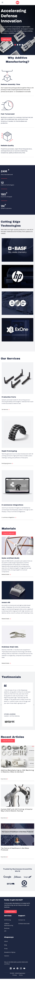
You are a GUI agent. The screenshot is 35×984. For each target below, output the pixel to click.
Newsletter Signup (9, 952)
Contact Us (21, 920)
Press (5, 948)
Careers (6, 956)
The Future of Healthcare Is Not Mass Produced (15, 849)
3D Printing (7, 920)
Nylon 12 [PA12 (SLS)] (10, 558)
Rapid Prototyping (9, 451)
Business (6, 928)
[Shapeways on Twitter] (14, 968)
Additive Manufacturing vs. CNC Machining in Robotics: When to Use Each (17, 771)
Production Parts (9, 397)
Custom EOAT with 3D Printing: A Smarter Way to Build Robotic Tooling (17, 810)
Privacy (14, 975)
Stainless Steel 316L (10, 647)
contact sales (10, 911)
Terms (21, 975)
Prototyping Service (7, 463)
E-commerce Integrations (12, 505)
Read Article (4, 779)
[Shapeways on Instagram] (21, 968)
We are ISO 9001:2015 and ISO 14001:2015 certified (16, 963)
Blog (5, 945)
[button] (9, 533)
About (6, 941)
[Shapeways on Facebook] (17, 968)
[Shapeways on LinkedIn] (11, 968)
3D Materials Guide (24, 923)
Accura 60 (6, 602)
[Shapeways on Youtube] (24, 968)
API (5, 931)
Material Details (6, 574)
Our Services (5, 409)
